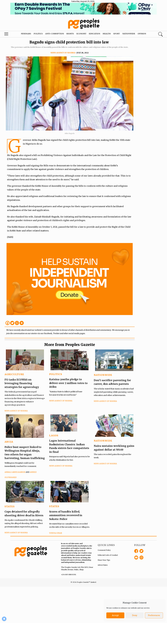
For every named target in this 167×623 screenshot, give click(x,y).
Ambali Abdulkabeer (15, 472)
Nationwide (128, 33)
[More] (22, 323)
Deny (134, 615)
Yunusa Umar (55, 533)
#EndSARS (26, 33)
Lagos (53, 435)
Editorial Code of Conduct (108, 555)
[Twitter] (12, 323)
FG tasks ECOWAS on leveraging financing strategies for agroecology (22, 383)
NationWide (103, 374)
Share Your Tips (104, 560)
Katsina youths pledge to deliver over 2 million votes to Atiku (68, 383)
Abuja (9, 441)
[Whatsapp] (17, 323)
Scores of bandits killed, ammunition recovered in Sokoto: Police (65, 515)
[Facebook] (7, 323)
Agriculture (14, 374)
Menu (9, 34)
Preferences (154, 615)
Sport (116, 33)
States (10, 506)
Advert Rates (103, 565)
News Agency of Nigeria (62, 53)
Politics (38, 33)
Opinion (142, 33)
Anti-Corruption (54, 33)
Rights (70, 33)
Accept (115, 615)
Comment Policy (104, 550)
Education (94, 33)
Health (107, 33)
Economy (81, 33)
